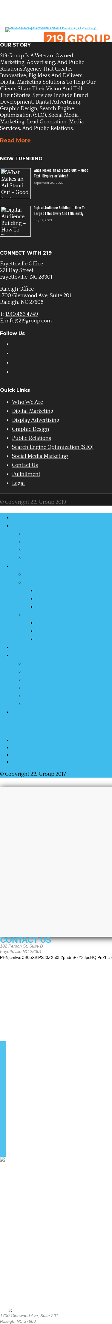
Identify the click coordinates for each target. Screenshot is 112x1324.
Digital (32, 614)
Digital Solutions (44, 687)
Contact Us (25, 465)
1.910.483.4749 (21, 314)
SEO (28, 695)
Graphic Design (30, 429)
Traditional (37, 582)
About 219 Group (32, 525)
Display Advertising (35, 420)
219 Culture (38, 541)
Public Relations (31, 438)
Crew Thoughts (30, 655)
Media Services (54, 598)
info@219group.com (28, 321)
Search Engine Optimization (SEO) (52, 447)
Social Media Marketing (40, 456)
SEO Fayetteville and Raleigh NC (73, 630)
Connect (22, 711)
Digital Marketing (32, 411)
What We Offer (41, 574)
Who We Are (27, 402)
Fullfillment (26, 474)
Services (22, 566)
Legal (18, 483)
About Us (34, 533)
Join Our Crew (41, 557)
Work (18, 647)
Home (18, 517)
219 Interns (38, 549)
